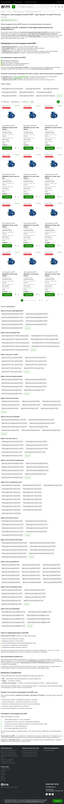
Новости (3, 778)
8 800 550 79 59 (52, 784)
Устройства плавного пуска (29, 756)
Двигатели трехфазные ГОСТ (9, 750)
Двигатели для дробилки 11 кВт (51, 564)
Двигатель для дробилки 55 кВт (10, 575)
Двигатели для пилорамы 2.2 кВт (51, 430)
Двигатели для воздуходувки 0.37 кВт (36, 383)
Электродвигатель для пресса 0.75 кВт (37, 448)
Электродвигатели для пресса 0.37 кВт (37, 445)
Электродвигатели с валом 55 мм (11, 499)
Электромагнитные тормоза (30, 750)
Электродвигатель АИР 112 (26, 92)
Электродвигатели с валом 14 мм (32, 485)
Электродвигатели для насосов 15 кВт (12, 535)
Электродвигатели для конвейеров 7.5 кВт (13, 626)
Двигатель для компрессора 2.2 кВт (11, 604)
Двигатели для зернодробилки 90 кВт (12, 328)
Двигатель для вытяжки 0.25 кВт (51, 401)
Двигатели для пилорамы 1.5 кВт (31, 430)
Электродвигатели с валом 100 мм (11, 513)
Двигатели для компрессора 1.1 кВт (11, 600)
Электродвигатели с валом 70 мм (11, 506)
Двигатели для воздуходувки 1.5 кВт (34, 390)
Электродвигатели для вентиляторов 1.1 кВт (42, 550)
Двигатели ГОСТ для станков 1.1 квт (11, 368)
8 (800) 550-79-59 (31, 2)
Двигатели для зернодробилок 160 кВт (36, 321)
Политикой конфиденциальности (32, 801)
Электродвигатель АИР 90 (9, 95)
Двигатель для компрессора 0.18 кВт (35, 590)
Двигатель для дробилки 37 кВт (31, 571)
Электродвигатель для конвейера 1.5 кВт (38, 615)
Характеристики (5, 768)
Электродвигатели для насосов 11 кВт (36, 531)
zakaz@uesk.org (50, 787)
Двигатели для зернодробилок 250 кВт (36, 317)
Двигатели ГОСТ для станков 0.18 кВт (35, 357)
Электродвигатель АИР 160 (50, 88)
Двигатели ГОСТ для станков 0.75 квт (36, 364)
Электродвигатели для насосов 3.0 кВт (36, 524)
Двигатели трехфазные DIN (8, 752)
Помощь (3, 774)
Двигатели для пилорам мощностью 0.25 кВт (41, 419)
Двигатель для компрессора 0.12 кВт (12, 590)
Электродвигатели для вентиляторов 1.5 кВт (14, 553)
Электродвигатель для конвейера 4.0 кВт (13, 622)
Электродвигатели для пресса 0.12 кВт (12, 441)
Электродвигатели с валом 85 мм (11, 509)
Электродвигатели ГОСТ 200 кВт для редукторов (15, 342)
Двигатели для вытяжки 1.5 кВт (29, 408)
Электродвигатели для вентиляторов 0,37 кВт (14, 546)
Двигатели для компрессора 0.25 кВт (12, 593)
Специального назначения (8, 763)
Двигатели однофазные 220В (9, 754)
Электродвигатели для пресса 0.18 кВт (36, 441)
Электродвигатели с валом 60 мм (32, 499)
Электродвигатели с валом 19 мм (11, 485)
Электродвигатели (6, 748)
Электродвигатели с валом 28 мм (32, 488)
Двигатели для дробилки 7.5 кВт (31, 564)
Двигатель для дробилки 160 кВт (52, 578)
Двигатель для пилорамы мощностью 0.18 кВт (14, 423)
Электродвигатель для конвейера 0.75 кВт (39, 611)
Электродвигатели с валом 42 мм (11, 495)
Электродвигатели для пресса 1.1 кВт (12, 452)
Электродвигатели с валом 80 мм (32, 506)
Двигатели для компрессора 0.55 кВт (12, 597)
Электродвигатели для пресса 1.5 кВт (35, 452)
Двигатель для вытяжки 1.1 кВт (10, 408)
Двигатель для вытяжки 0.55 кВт (31, 405)
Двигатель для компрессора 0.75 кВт (35, 597)
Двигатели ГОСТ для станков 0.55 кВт (12, 364)
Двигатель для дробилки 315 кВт (53, 582)
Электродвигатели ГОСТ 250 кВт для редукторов (45, 342)
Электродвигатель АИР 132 (9, 92)
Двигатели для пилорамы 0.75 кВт (38, 426)
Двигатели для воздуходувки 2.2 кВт (12, 393)
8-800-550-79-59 (23, 76)
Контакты (3, 780)
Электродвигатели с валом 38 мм (32, 492)
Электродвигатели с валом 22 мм (53, 485)
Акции (2, 776)
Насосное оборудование (51, 748)
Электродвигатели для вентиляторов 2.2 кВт (41, 553)
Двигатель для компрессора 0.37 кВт (35, 593)
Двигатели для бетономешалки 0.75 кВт (37, 470)
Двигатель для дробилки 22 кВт (51, 568)
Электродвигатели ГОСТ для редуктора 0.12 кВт (15, 349)
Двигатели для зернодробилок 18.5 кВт (12, 314)
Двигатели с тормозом (7, 759)
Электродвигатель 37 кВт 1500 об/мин (12, 88)
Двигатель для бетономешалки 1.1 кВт (12, 474)
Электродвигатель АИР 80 (26, 95)
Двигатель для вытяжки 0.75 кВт (52, 405)
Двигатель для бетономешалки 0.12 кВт (12, 463)
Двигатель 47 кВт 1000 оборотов (45, 95)
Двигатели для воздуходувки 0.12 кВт (12, 379)
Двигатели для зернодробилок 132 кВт (12, 324)
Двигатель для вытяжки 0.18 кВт (31, 401)
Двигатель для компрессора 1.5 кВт (33, 600)
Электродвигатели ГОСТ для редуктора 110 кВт (44, 335)
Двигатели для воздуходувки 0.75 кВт (36, 386)
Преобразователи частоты (29, 754)
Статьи (3, 772)
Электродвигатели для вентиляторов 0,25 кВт (42, 542)
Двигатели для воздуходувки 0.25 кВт (12, 383)
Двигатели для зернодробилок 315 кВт (12, 317)
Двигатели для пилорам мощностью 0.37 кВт (14, 426)
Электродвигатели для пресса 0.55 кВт (12, 448)
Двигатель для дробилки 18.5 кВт (31, 568)
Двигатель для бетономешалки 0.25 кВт (13, 467)
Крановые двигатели (6, 761)
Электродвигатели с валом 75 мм (32, 502)
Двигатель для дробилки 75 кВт (31, 575)
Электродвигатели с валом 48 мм (32, 495)
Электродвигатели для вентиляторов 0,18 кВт (14, 542)
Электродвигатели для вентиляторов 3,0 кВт (14, 557)
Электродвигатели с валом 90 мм (32, 509)
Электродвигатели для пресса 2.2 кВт (12, 455)
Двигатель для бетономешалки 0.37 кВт (37, 467)
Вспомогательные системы (30, 748)
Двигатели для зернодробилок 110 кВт (36, 324)
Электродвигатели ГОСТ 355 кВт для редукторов (45, 346)
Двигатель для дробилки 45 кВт (51, 571)
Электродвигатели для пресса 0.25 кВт (12, 445)
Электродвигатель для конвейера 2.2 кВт (13, 619)
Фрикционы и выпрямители (29, 752)
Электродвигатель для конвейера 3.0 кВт (38, 619)
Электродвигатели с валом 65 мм (11, 502)
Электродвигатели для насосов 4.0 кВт (12, 528)
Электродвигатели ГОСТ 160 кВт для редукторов (44, 339)
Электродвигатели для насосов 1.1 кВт (12, 521)
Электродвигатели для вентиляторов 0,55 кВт (43, 546)
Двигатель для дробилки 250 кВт (32, 582)
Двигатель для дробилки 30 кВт (10, 571)
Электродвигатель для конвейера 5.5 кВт (38, 622)
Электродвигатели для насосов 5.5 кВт (37, 528)
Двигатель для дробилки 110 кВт (11, 578)
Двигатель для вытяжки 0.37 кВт (11, 405)
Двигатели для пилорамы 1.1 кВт (10, 430)
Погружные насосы (49, 750)
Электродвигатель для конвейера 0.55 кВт (13, 611)
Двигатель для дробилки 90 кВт (51, 575)
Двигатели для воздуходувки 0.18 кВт (35, 379)
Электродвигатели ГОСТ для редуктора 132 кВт (15, 339)
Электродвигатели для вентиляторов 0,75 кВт (14, 550)
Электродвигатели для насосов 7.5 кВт (12, 531)
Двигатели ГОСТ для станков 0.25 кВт (12, 361)
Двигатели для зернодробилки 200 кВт (12, 321)
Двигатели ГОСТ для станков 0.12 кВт (12, 357)
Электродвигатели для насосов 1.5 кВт (36, 521)
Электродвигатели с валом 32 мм (11, 492)
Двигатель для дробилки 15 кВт (10, 568)
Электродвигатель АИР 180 (33, 88)
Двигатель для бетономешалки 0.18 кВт (37, 463)
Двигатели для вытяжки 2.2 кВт (49, 408)
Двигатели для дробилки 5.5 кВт (11, 564)
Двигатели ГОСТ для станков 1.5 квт (34, 368)
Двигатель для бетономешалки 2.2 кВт (12, 477)
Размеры (3, 770)
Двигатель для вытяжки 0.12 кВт (10, 401)
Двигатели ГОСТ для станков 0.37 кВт (36, 361)
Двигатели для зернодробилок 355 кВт (37, 314)
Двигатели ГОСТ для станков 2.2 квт (12, 371)
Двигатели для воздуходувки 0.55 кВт (12, 386)
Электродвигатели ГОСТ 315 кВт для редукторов (15, 346)
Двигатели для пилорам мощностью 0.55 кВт (42, 423)
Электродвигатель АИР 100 (44, 92)
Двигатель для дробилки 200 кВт (11, 582)
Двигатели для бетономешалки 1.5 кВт (35, 474)
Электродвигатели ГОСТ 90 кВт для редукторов (15, 335)
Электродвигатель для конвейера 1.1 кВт (13, 615)
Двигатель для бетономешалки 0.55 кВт (13, 470)
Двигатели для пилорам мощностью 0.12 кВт (14, 419)
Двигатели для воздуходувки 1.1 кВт (11, 390)
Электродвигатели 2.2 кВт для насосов (12, 524)
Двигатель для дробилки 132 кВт (31, 578)
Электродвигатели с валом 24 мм (11, 488)
